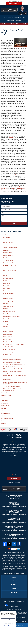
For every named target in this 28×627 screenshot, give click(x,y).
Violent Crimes (5, 405)
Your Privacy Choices (13, 605)
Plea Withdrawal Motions (9, 311)
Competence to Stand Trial (9, 265)
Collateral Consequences (9, 329)
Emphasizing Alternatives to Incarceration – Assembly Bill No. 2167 (13, 372)
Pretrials (5, 280)
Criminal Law (14, 23)
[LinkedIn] (14, 544)
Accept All (8, 619)
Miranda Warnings (7, 354)
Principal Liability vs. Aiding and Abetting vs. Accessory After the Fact (13, 389)
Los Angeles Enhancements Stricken (11, 362)
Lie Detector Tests (7, 334)
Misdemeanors (6, 273)
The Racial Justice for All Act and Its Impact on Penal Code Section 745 (14, 365)
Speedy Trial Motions (8, 306)
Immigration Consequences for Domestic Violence (15, 352)
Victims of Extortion (7, 252)
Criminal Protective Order (9, 349)
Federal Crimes (5, 421)
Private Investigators (8, 242)
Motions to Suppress (8, 285)
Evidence (3, 423)
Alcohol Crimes (5, 410)
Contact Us (14, 592)
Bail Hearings (6, 288)
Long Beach (18, 560)
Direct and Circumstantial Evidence (11, 316)
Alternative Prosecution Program (10, 247)
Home (3, 23)
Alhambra (6, 557)
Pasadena (4, 562)
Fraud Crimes (4, 398)
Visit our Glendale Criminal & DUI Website (14, 573)
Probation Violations (8, 298)
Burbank (22, 557)
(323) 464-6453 (5, 203)
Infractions (5, 321)
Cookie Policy (20, 605)
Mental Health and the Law (9, 262)
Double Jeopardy (7, 379)
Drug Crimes (4, 403)
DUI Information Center (7, 418)
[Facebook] (5, 544)
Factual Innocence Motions (9, 268)
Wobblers (5, 326)
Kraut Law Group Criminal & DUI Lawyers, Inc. (17, 621)
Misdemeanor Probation (8, 293)
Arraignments (6, 283)
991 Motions (6, 357)
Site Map (14, 588)
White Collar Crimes (6, 395)
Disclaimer (14, 581)
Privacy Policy (14, 596)
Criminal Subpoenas (8, 331)
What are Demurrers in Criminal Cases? (12, 368)
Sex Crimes (4, 408)
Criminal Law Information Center (11, 231)
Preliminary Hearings (8, 278)
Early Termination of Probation (10, 270)
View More (14, 478)
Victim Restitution (7, 296)
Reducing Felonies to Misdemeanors (11, 324)
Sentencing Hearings (8, 301)
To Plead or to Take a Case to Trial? (11, 386)
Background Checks (8, 255)
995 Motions (6, 308)
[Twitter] (9, 544)
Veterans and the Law (8, 260)
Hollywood (23, 558)
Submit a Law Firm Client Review (14, 482)
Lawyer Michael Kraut (15, 174)
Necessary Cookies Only (8, 623)
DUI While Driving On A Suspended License (13, 344)
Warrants (5, 240)
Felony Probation (7, 290)
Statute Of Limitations (8, 313)
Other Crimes (4, 415)
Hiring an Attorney (5, 392)
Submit (14, 223)
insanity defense (13, 147)
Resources (14, 584)
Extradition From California (9, 341)
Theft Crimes (4, 400)
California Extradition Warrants (10, 245)
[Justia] (18, 544)
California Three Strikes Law (10, 346)
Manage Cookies (14, 606)
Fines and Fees (7, 318)
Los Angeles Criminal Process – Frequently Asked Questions (15, 376)
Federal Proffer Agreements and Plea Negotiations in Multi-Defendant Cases (15, 383)
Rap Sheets (6, 257)
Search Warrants (7, 339)
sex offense (14, 107)
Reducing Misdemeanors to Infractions (12, 359)
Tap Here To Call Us (14, 3)
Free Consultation (6, 198)
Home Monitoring (7, 250)
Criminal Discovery (7, 336)
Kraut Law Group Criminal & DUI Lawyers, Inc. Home (14, 10)
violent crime (5, 107)
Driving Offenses (5, 413)
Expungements (6, 237)
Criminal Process (5, 234)
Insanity (11, 137)
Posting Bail (6, 303)
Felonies (5, 275)
